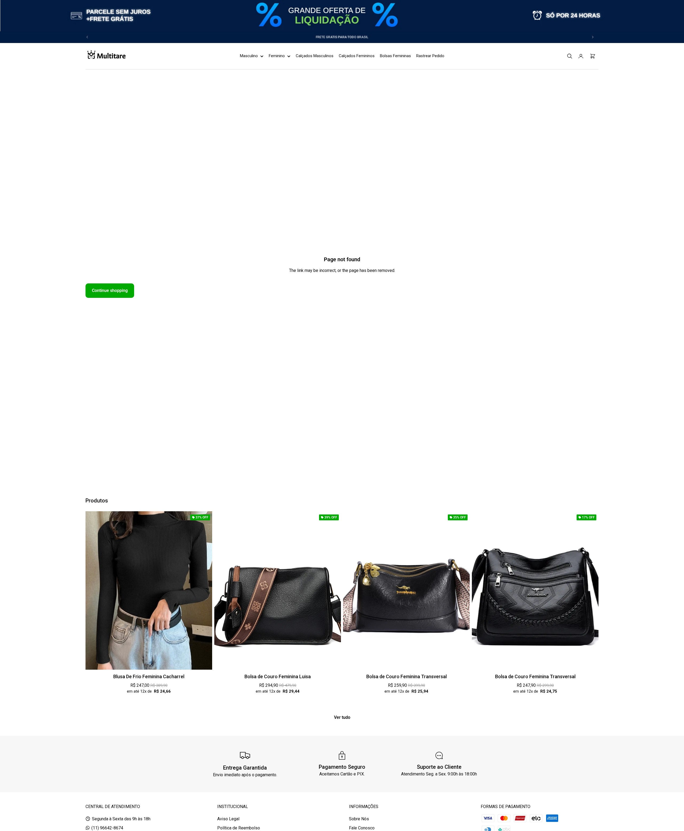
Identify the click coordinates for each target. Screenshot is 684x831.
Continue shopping (110, 290)
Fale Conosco (362, 827)
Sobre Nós (359, 818)
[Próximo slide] (592, 37)
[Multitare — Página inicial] (106, 56)
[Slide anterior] (87, 37)
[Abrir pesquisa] (570, 56)
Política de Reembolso (238, 827)
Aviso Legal (228, 818)
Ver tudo (342, 717)
